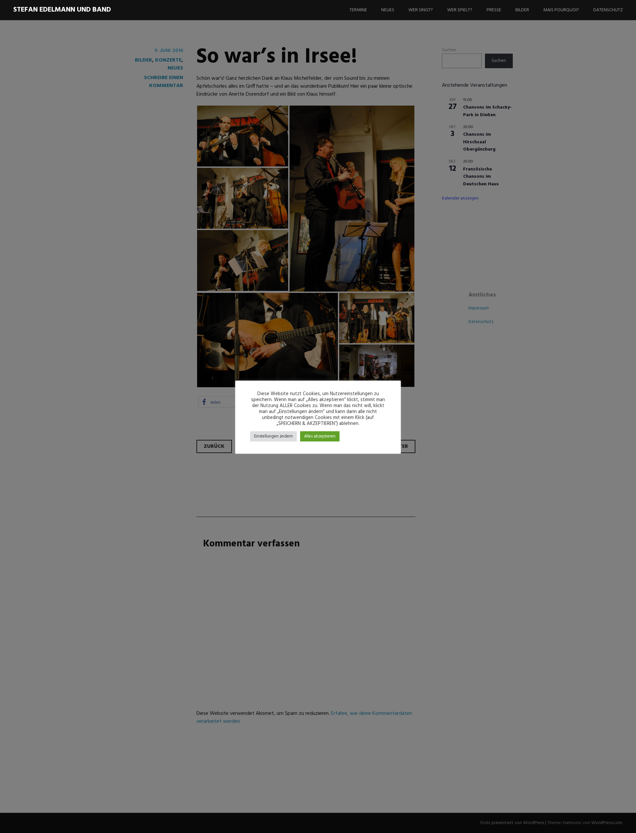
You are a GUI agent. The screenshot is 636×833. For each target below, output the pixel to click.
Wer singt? (420, 10)
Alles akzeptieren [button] (320, 436)
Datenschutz (608, 10)
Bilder (522, 10)
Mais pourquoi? (561, 10)
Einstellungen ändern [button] (273, 436)
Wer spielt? (459, 10)
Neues (387, 10)
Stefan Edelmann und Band (62, 10)
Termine (358, 10)
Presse (494, 10)
